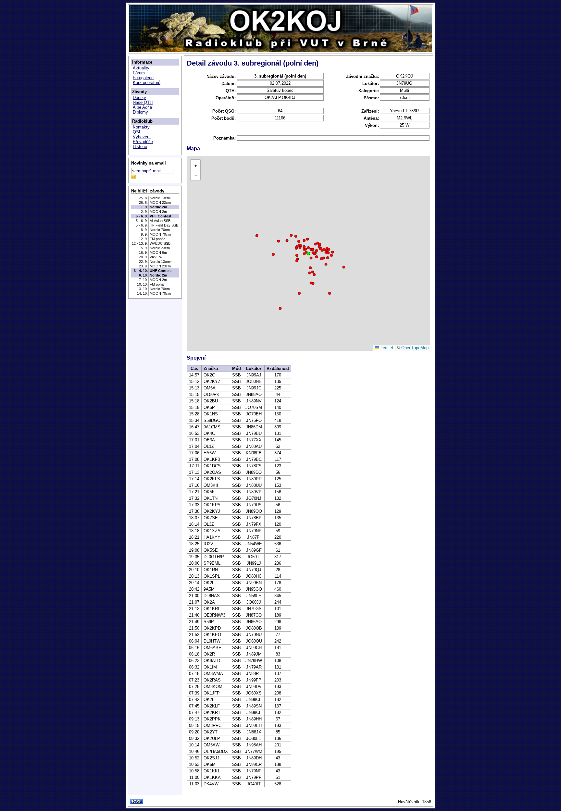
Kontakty (141, 127)
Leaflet (386, 347)
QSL (137, 131)
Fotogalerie (143, 77)
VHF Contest (160, 216)
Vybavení (142, 136)
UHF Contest (161, 271)
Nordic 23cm (160, 248)
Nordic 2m (158, 207)
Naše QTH (143, 102)
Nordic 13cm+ (161, 198)
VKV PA (156, 257)
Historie (140, 146)
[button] (308, 253)
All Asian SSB (160, 221)
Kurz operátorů (146, 82)
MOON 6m (158, 252)
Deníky (139, 97)
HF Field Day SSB (164, 225)
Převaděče (143, 141)
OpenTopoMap (415, 347)
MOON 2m (158, 212)
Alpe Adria (142, 107)
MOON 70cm (160, 234)
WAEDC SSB (160, 243)
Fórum (139, 72)
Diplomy (140, 112)
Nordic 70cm (160, 230)
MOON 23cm (160, 202)
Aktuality (141, 68)
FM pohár (157, 239)
